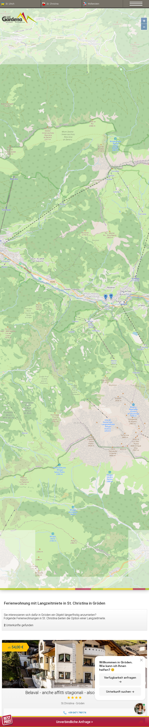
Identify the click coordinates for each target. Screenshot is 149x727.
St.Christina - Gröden (72, 703)
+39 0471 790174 (77, 712)
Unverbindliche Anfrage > (74, 722)
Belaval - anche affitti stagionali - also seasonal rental (74, 692)
